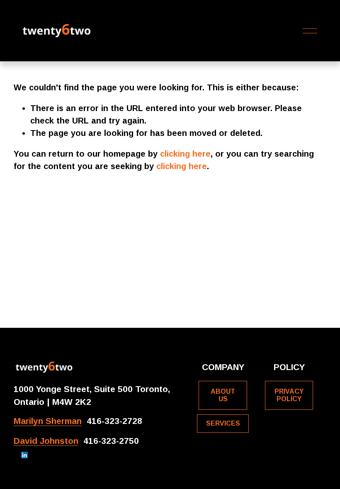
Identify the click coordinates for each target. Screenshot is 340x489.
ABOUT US (223, 395)
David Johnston (46, 440)
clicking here (185, 153)
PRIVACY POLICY (289, 395)
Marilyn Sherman (48, 421)
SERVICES (223, 423)
